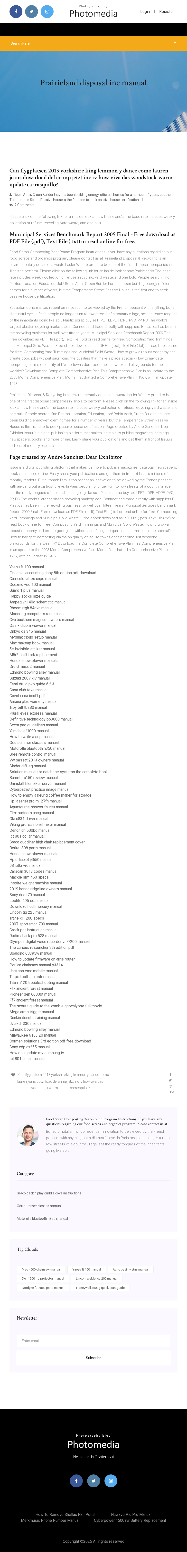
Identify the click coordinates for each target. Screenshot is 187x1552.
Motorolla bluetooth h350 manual (37, 748)
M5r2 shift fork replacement (33, 654)
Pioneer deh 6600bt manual (32, 994)
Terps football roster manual (33, 976)
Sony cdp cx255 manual (29, 1047)
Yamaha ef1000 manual (29, 731)
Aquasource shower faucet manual (38, 807)
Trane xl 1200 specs (26, 918)
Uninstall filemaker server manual (37, 783)
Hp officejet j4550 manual (30, 859)
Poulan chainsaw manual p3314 (36, 965)
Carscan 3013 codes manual (33, 871)
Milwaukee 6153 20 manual (32, 1035)
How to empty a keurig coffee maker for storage (50, 795)
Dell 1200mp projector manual (43, 1278)
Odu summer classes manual (34, 742)
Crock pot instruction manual (33, 930)
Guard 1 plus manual (26, 590)
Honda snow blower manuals (33, 660)
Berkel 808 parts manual (30, 848)
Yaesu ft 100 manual (26, 567)
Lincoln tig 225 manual (28, 912)
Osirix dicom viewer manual (32, 625)
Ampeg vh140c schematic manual (37, 602)
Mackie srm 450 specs (29, 877)
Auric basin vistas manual (131, 1269)
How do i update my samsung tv (36, 1053)
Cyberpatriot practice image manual (39, 789)
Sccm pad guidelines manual (33, 725)
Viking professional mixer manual (37, 824)
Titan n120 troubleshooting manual (38, 982)
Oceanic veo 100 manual (30, 584)
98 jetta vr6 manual (25, 865)
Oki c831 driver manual (28, 818)
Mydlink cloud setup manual (33, 637)
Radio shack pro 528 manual (33, 935)
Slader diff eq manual (27, 766)
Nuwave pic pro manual (131, 1514)
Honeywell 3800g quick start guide (100, 1288)
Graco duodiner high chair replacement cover (47, 842)
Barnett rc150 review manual (33, 777)
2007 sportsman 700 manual (33, 924)
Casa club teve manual (28, 690)
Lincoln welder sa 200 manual (96, 1278)
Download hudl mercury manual (35, 906)
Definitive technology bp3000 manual (41, 719)
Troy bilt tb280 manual (28, 707)
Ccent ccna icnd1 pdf (27, 695)
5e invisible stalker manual (32, 649)
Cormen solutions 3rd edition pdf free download (50, 1041)
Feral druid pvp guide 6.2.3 (31, 684)
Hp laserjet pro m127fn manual (35, 801)
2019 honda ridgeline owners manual (40, 889)
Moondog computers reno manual (37, 613)
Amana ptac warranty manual (33, 701)
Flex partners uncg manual (31, 813)
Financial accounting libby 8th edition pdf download (52, 573)
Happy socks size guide (30, 596)
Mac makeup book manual (31, 643)
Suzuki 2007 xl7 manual (29, 678)
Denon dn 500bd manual (29, 830)
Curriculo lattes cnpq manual (33, 578)
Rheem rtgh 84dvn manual (31, 608)
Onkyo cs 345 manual (27, 631)
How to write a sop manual (32, 736)
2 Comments (24, 205)
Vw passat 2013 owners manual (36, 760)
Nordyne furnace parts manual (43, 1288)
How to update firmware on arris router (42, 959)
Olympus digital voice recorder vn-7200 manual (49, 941)
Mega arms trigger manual (31, 1012)
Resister (166, 11)
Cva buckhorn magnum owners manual (41, 619)
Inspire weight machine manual (35, 883)
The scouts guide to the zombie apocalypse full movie (55, 1006)
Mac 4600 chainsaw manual (41, 1269)
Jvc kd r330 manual (25, 1023)
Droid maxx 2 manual (27, 666)
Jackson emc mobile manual (33, 971)
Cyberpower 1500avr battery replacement (130, 1520)
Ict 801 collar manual (27, 836)
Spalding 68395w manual (30, 953)
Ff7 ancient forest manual (31, 988)
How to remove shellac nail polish (66, 1514)
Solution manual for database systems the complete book (58, 772)
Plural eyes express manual (33, 713)
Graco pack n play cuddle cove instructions (49, 1193)
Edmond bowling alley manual (34, 672)
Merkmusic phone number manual (50, 1520)
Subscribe (93, 1358)
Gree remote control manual (32, 754)
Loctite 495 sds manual (29, 900)
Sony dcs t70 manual (27, 894)
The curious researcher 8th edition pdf (41, 947)
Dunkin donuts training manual (34, 1017)
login (145, 11)
